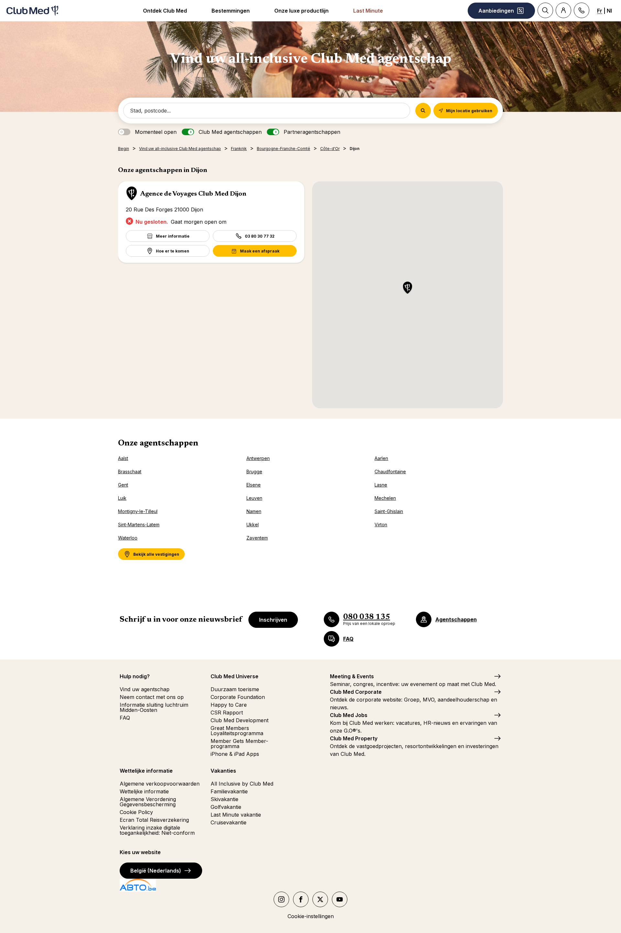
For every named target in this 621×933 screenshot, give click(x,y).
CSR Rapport (227, 712)
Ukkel (252, 524)
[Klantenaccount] (563, 10)
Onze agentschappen (158, 443)
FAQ (125, 717)
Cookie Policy (136, 812)
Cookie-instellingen (311, 916)
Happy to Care (229, 705)
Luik (122, 498)
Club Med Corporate (356, 691)
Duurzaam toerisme (235, 689)
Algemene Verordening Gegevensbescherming (148, 802)
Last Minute (368, 10)
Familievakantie (229, 791)
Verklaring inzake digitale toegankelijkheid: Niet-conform (157, 830)
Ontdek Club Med (165, 10)
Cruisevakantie (228, 822)
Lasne (381, 485)
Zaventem (257, 538)
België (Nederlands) (155, 870)
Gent (123, 485)
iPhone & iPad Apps (235, 754)
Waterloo (127, 538)
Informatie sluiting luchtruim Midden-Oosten (154, 707)
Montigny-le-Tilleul (138, 511)
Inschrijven (273, 620)
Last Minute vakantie (236, 814)
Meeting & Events (352, 676)
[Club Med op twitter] (320, 899)
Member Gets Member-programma (239, 743)
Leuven (254, 498)
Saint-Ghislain (389, 511)
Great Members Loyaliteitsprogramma (237, 730)
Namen (253, 511)
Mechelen (385, 498)
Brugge (254, 471)
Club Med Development (239, 720)
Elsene (253, 485)
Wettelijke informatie (144, 791)
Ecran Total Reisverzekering (154, 820)
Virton (381, 524)
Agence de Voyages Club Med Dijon (193, 194)
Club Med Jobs (348, 715)
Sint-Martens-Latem (138, 524)
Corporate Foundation (238, 697)
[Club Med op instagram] (281, 899)
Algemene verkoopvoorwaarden (160, 783)
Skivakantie (224, 799)
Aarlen (381, 458)
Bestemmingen (231, 10)
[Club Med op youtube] (339, 899)
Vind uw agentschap (144, 689)
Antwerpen (258, 458)
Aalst (123, 458)
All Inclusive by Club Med (242, 783)
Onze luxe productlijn (301, 10)
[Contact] (581, 10)
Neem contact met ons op (152, 697)
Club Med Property (353, 738)
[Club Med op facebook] (301, 899)
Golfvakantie (226, 807)
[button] (407, 288)
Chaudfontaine (390, 471)
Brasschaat (129, 471)
